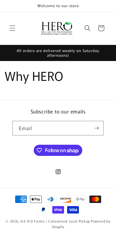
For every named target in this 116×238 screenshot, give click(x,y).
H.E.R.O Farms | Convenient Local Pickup (55, 220)
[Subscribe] (96, 128)
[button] (12, 28)
